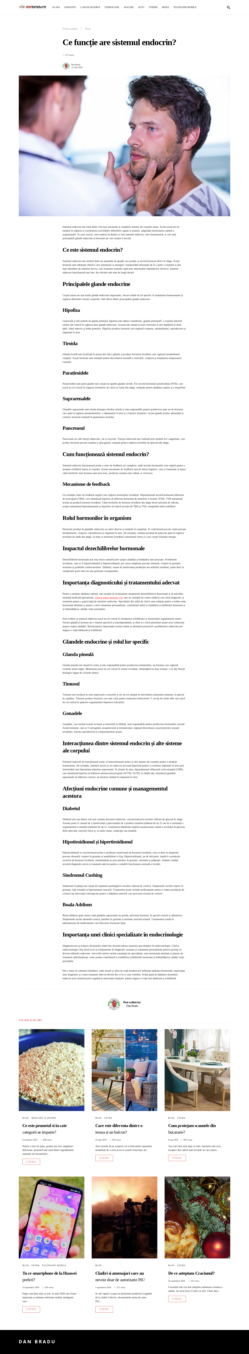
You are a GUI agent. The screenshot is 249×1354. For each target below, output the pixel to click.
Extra (108, 1118)
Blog (88, 28)
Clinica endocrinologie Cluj (109, 597)
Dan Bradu (75, 65)
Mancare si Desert (44, 1118)
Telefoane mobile (54, 1265)
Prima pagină (70, 28)
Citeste (31, 1162)
